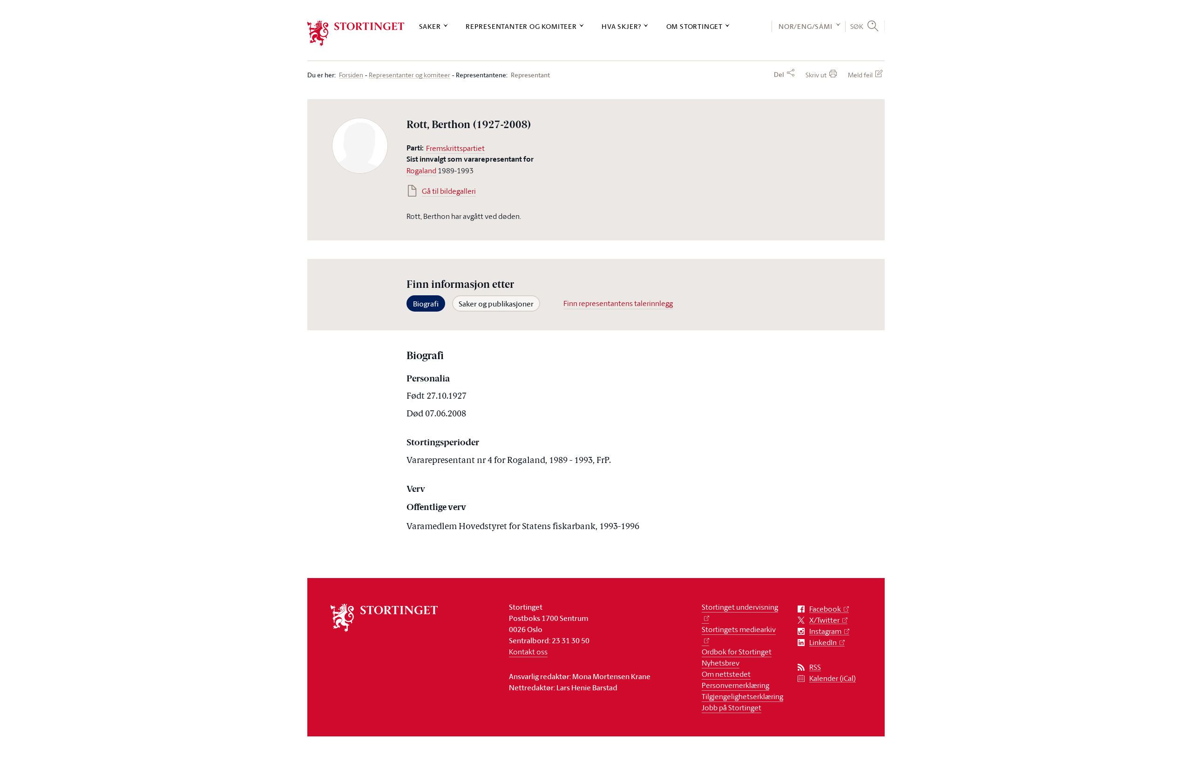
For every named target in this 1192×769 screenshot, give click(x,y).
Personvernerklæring (735, 685)
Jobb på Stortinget (731, 707)
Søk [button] (857, 26)
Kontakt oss (528, 652)
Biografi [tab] (426, 303)
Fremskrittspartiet (455, 148)
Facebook (825, 609)
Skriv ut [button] (816, 74)
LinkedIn (823, 643)
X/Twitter (824, 620)
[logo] (356, 33)
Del (779, 74)
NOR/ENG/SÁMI (806, 26)
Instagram (825, 631)
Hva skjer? (621, 26)
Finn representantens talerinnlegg (618, 303)
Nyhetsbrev (720, 663)
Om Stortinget (694, 26)
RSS (815, 667)
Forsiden (351, 75)
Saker (430, 26)
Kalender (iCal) (832, 678)
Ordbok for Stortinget (737, 652)
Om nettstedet (726, 674)
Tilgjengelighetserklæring (742, 696)
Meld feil (860, 74)
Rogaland (421, 170)
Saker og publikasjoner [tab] (496, 303)
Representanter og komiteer (521, 26)
